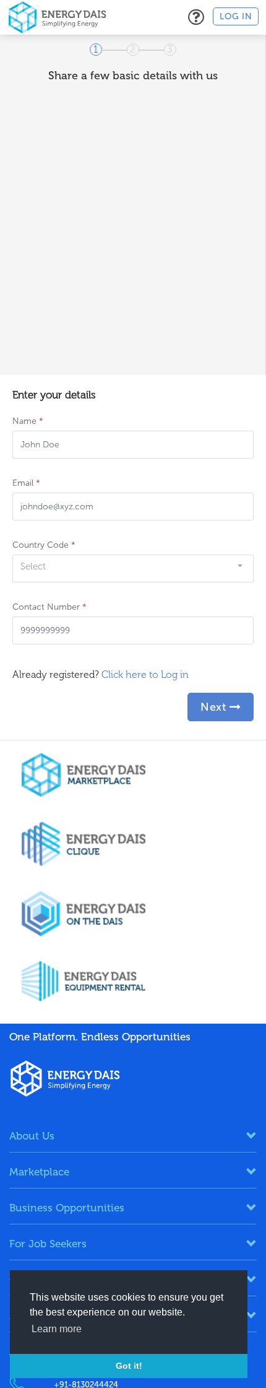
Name (27, 421)
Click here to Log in (145, 674)
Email (26, 483)
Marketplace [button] (39, 1172)
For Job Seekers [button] (48, 1243)
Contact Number (49, 607)
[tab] (133, 1136)
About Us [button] (31, 1136)
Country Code (43, 545)
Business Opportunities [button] (66, 1207)
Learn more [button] (57, 1329)
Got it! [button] (129, 1366)
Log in (236, 16)
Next (215, 707)
